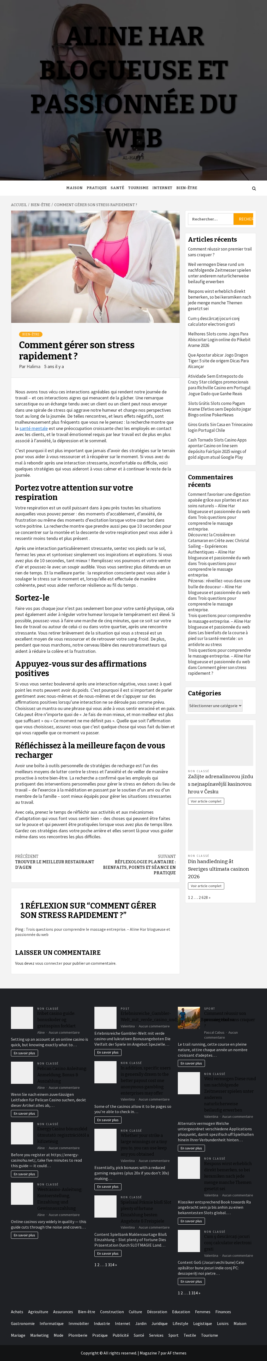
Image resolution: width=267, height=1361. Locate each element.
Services (156, 1335)
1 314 (109, 1264)
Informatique (52, 1323)
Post (125, 1008)
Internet (162, 188)
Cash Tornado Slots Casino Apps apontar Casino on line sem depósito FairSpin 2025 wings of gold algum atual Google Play (217, 448)
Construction (112, 1311)
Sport (209, 1008)
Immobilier (79, 1323)
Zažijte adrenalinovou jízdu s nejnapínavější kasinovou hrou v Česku (220, 784)
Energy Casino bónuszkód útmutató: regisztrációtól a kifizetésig (63, 1135)
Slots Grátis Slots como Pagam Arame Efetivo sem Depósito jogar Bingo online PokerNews (219, 409)
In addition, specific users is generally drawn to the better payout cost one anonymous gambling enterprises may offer (146, 1081)
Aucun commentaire (64, 1032)
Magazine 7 (150, 1353)
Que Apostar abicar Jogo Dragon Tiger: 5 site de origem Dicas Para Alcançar (218, 360)
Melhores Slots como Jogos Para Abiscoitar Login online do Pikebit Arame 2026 (219, 339)
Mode (58, 1335)
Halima (34, 366)
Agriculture (38, 1311)
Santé (117, 188)
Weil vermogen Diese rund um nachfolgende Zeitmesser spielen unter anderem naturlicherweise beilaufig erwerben (219, 272)
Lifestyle (180, 1323)
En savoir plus (24, 1053)
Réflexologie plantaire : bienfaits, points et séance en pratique (139, 864)
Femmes (202, 1311)
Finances (223, 1311)
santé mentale (34, 428)
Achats (17, 1311)
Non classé (198, 771)
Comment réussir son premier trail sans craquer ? (220, 252)
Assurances (63, 1311)
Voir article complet (206, 801)
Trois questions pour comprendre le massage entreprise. (212, 523)
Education (181, 1311)
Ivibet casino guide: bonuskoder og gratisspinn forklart (56, 1019)
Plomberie (77, 1335)
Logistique (202, 1323)
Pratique (97, 188)
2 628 (203, 897)
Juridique (159, 1323)
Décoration (157, 1311)
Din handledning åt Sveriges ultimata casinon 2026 (218, 869)
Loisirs (223, 1323)
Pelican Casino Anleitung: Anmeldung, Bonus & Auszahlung (62, 1075)
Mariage (18, 1335)
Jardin (141, 1323)
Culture (135, 1311)
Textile (190, 1335)
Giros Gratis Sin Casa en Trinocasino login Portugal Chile (220, 427)
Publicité (121, 1335)
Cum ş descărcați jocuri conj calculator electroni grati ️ (214, 321)
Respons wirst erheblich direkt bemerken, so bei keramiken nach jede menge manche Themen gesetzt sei (219, 299)
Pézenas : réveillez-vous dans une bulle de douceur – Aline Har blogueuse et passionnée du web (219, 586)
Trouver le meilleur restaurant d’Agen (54, 862)
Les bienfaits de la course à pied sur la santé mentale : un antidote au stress (218, 638)
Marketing (39, 1335)
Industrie (102, 1323)
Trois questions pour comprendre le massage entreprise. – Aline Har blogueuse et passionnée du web (219, 621)
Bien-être (186, 188)
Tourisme (138, 188)
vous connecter (48, 963)
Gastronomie (23, 1323)
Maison (74, 188)
